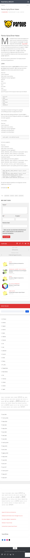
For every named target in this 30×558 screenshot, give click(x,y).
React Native (5, 371)
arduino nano (7, 399)
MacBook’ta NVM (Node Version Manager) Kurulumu (12, 515)
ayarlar (11, 399)
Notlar (20, 269)
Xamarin (4, 385)
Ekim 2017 (4, 463)
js (26, 401)
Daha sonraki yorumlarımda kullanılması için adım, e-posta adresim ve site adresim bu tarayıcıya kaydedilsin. (14, 231)
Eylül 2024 (4, 414)
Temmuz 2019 (5, 442)
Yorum (5, 204)
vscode (7, 504)
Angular (3, 326)
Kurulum (4, 354)
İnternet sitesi (6, 222)
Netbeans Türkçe (14, 403)
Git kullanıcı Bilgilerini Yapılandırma (16, 277)
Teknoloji (24, 269)
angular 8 (2, 399)
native (6, 403)
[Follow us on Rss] (28, 243)
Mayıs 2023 (4, 421)
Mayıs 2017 (4, 474)
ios (14, 401)
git (6, 401)
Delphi (3, 333)
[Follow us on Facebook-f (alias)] (20, 243)
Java (10, 283)
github (8, 401)
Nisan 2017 (4, 477)
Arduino (4, 329)
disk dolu (12, 195)
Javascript (16, 269)
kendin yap (3, 403)
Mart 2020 (4, 435)
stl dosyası (16, 502)
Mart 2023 (4, 425)
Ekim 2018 (4, 449)
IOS (3, 343)
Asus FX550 (24, 43)
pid (14, 405)
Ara (27, 311)
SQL (3, 375)
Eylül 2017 (4, 467)
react (18, 405)
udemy (23, 502)
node (2, 405)
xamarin (22, 407)
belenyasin (5, 12)
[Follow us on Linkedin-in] (17, 243)
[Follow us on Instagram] (22, 243)
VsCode (3, 382)
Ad (4, 216)
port (16, 405)
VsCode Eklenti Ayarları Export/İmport (17, 292)
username (3, 504)
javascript (22, 401)
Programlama (11, 269)
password (11, 405)
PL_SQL (4, 364)
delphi (21, 399)
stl (13, 502)
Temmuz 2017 (5, 470)
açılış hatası (7, 195)
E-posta (18, 216)
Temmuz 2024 (5, 418)
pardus (16, 195)
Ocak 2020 (4, 439)
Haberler (4, 336)
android (20, 397)
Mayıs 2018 (4, 456)
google (12, 401)
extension (2, 401)
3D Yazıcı (4, 319)
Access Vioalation (7, 397)
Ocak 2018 (4, 460)
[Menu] (28, 2)
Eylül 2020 (4, 432)
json (28, 401)
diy (27, 399)
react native (22, 405)
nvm (4, 405)
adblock (12, 397)
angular (26, 397)
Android (4, 322)
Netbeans (9, 403)
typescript (20, 502)
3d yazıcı (2, 397)
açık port (13, 399)
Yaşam (3, 389)
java (17, 401)
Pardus (3, 5)
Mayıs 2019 (4, 446)
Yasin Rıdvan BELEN (7, 2)
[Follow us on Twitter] (25, 243)
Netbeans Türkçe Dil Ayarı (14, 285)
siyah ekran (21, 195)
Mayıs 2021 (4, 428)
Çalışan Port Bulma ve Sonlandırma (16, 263)
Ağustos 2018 (5, 453)
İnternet (4, 340)
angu (23, 397)
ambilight (15, 397)
